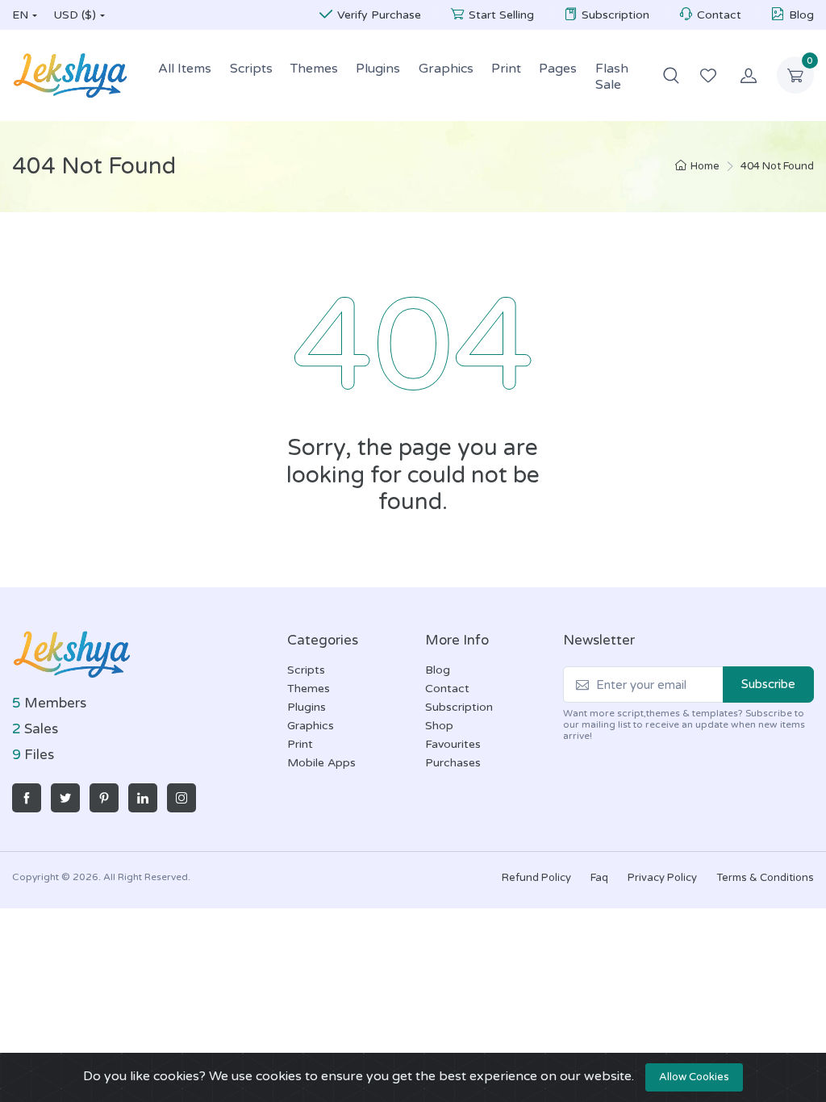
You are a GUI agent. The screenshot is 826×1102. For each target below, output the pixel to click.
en (20, 15)
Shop (439, 726)
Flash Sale (611, 77)
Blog (801, 15)
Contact (719, 15)
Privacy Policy (662, 877)
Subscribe (768, 684)
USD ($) (74, 15)
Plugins (378, 69)
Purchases (453, 763)
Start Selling (501, 15)
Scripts (251, 69)
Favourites (453, 744)
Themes (314, 69)
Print (506, 69)
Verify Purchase (379, 15)
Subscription (615, 15)
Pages (558, 69)
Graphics (446, 69)
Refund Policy (536, 877)
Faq (599, 877)
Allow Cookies (694, 1077)
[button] (671, 75)
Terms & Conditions (765, 877)
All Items (184, 69)
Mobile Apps (321, 763)
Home (705, 166)
